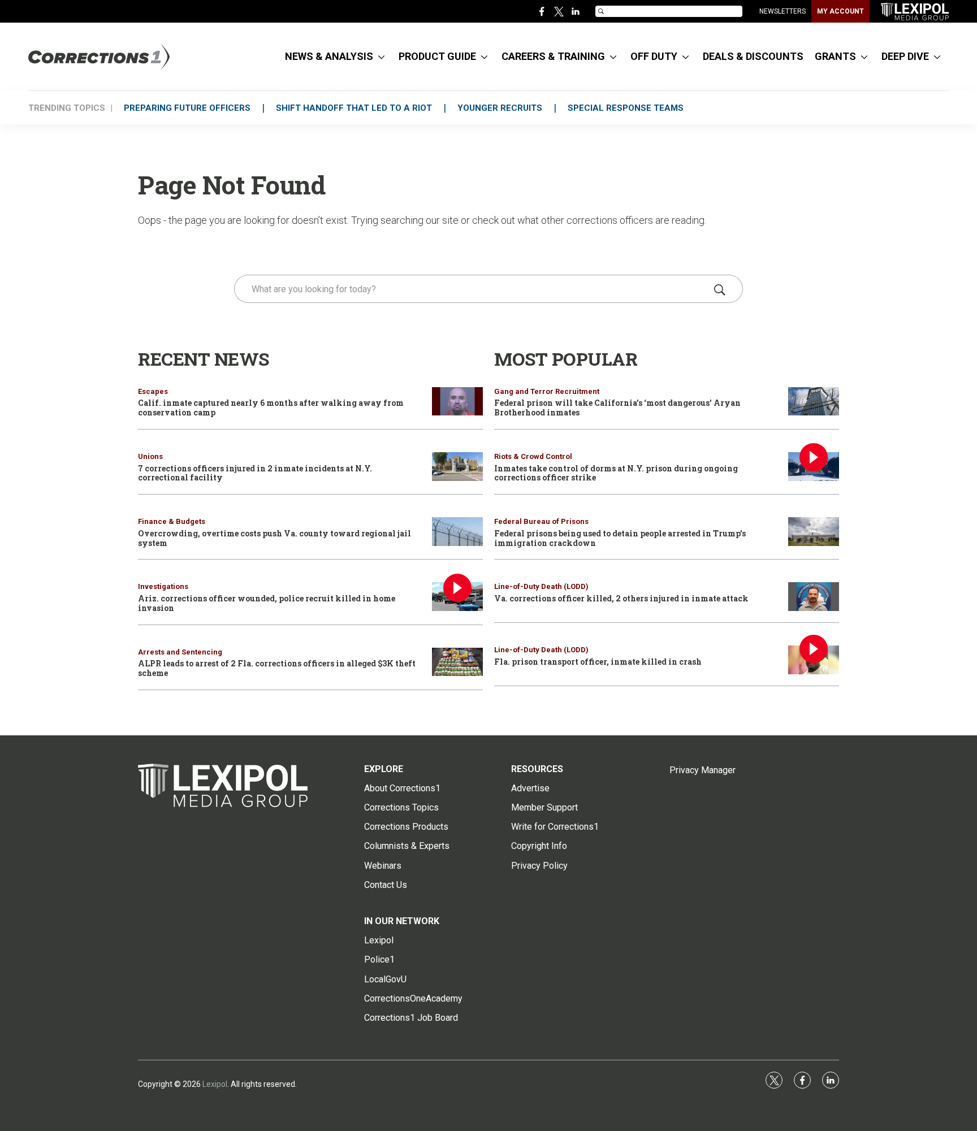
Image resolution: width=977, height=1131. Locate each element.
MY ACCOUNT (840, 11)
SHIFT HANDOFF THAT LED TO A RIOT (354, 108)
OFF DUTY (653, 56)
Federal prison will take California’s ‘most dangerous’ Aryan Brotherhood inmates (617, 407)
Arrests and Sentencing (180, 652)
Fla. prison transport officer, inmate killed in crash (598, 661)
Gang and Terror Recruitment (546, 391)
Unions (150, 456)
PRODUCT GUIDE (437, 56)
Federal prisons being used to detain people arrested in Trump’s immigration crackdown (620, 538)
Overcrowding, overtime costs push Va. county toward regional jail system (274, 538)
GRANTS (835, 56)
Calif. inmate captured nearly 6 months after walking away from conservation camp (271, 407)
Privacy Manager (702, 770)
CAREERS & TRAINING (553, 56)
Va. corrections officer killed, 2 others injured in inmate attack (621, 598)
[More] (381, 56)
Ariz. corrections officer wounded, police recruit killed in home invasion (266, 603)
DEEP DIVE (905, 56)
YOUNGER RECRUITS (499, 108)
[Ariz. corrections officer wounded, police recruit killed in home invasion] (457, 596)
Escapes (153, 391)
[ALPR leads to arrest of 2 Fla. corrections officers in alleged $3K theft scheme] (457, 662)
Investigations (163, 586)
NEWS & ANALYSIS (329, 56)
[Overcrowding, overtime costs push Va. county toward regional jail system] (457, 531)
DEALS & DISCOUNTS (753, 56)
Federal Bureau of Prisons (541, 521)
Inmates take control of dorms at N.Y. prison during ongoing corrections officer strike (616, 473)
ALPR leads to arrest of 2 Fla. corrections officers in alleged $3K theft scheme (277, 668)
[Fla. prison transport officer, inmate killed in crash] (813, 659)
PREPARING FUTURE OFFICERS (187, 108)
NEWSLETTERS (782, 11)
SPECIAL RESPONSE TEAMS (626, 108)
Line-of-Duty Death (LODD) (541, 586)
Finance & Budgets (171, 521)
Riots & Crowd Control (533, 456)
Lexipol (214, 1084)
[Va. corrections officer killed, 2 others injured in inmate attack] (813, 596)
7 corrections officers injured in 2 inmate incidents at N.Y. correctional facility (255, 473)
